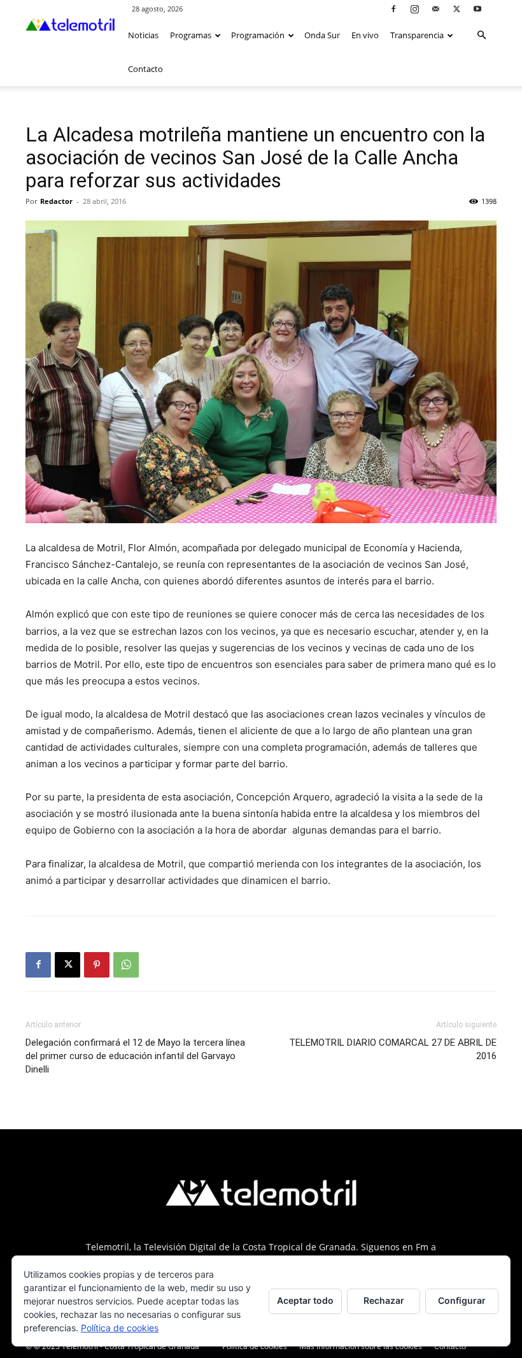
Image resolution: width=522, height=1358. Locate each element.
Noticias (143, 35)
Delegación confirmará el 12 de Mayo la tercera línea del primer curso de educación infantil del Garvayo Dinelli (135, 1056)
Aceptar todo (305, 1300)
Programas (190, 35)
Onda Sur (322, 35)
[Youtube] (477, 8)
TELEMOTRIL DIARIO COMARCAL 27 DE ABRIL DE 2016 (393, 1049)
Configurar (462, 1300)
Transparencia (417, 35)
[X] (456, 8)
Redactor (56, 201)
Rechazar (383, 1300)
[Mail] (435, 8)
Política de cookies (120, 1327)
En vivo (365, 35)
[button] (481, 35)
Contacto (145, 69)
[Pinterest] (96, 965)
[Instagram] (414, 8)
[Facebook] (393, 8)
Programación (258, 35)
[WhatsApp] (126, 965)
